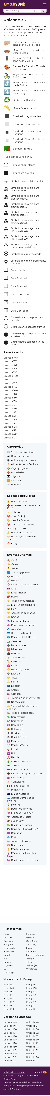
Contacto (8, 1075)
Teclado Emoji (33, 1075)
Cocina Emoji (10, 1079)
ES (36, 11)
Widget (19, 1075)
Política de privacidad (14, 1072)
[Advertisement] (25, 898)
